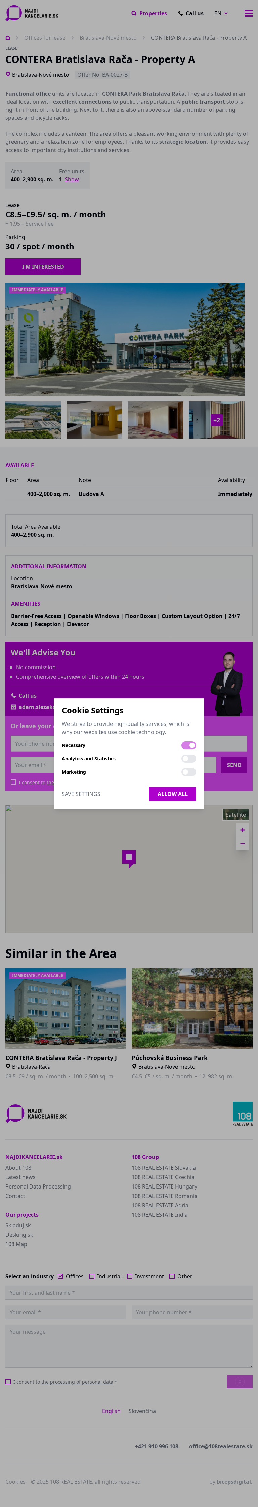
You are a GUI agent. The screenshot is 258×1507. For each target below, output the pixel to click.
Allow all (173, 794)
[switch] (188, 745)
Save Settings (81, 794)
